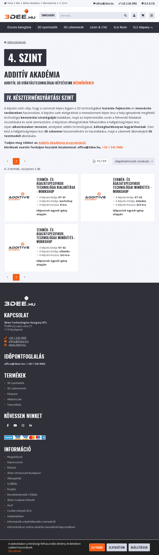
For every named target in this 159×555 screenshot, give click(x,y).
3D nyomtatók (15, 383)
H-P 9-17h (149, 3)
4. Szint (63, 3)
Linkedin (31, 425)
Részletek (14, 551)
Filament (12, 394)
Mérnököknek (49, 3)
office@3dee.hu (105, 3)
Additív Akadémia (31, 3)
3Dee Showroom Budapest (24, 473)
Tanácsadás (48, 15)
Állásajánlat (14, 478)
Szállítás (12, 483)
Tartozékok (14, 404)
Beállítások (139, 547)
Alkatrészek (14, 399)
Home (10, 3)
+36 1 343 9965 (129, 3)
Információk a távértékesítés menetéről (31, 521)
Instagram (23, 425)
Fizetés (11, 489)
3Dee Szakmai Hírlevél (21, 500)
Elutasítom (117, 547)
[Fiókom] (134, 15)
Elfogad (97, 547)
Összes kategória (19, 27)
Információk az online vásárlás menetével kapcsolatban (41, 527)
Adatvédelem (15, 516)
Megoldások (14, 456)
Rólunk (11, 467)
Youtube (15, 425)
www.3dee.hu (17, 345)
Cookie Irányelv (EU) (19, 510)
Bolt (18, 3)
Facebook (8, 425)
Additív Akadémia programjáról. (62, 143)
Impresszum (15, 462)
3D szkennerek (16, 388)
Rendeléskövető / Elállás (22, 494)
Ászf (10, 505)
